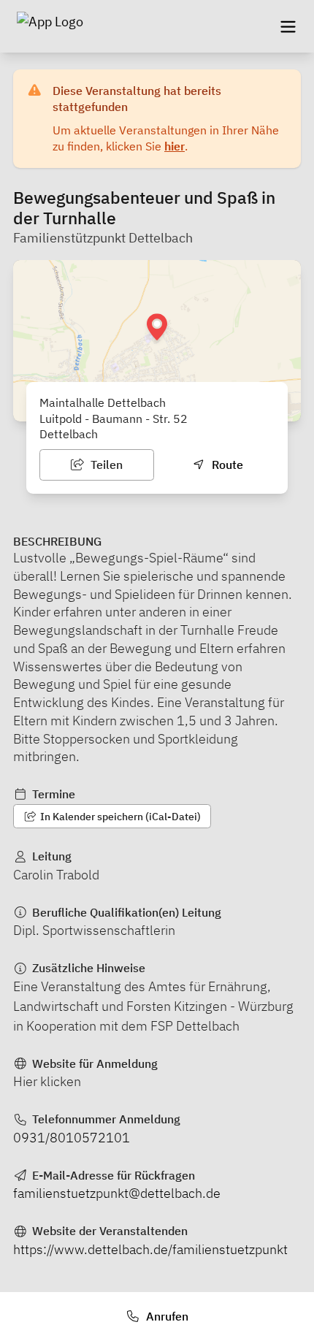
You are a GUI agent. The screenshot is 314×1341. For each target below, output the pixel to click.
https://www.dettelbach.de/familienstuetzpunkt (150, 1249)
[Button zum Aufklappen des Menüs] (287, 26)
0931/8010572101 (71, 1137)
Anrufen (165, 1316)
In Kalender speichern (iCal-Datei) (119, 816)
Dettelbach (68, 434)
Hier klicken (47, 1081)
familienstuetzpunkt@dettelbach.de (117, 1193)
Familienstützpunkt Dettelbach (103, 237)
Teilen (105, 464)
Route (226, 464)
